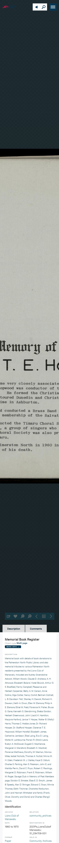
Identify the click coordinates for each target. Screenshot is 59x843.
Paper (8, 840)
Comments (36, 628)
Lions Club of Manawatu (12, 817)
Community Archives (41, 840)
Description (13, 628)
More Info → (13, 646)
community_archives (40, 815)
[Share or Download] (8, 616)
